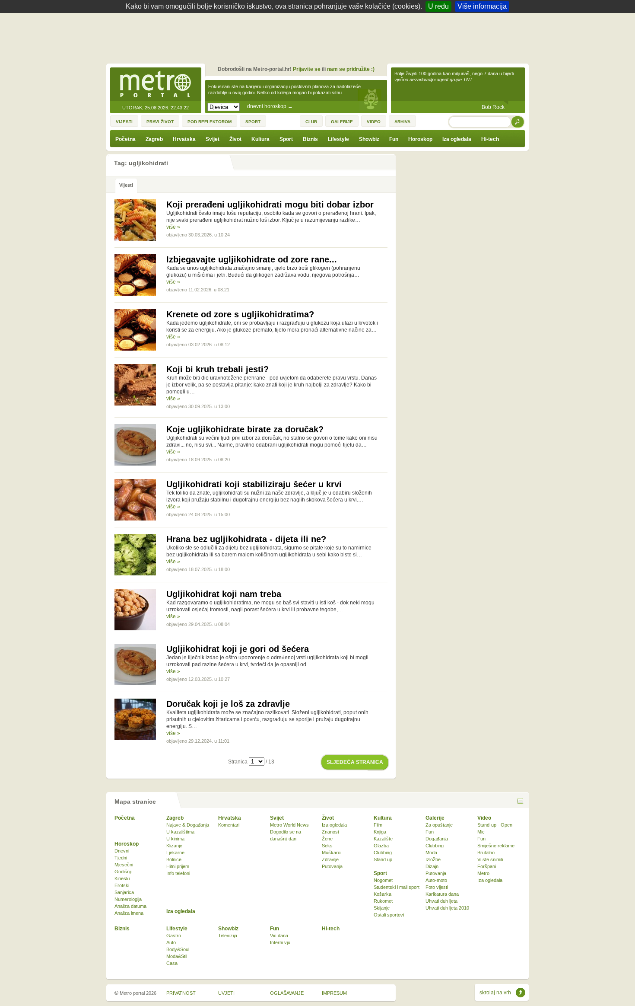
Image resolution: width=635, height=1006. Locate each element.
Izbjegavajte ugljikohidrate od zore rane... (251, 259)
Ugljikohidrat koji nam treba (223, 594)
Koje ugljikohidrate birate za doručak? (245, 429)
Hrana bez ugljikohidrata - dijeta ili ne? (246, 539)
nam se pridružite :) (351, 69)
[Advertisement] (319, 36)
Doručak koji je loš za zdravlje (228, 704)
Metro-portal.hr (155, 84)
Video (484, 818)
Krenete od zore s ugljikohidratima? (240, 314)
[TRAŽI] (518, 121)
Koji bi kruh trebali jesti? (217, 369)
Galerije (434, 818)
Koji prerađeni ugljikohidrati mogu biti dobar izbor (270, 204)
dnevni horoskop (270, 106)
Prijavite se (307, 69)
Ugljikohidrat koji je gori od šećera (237, 649)
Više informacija (482, 6)
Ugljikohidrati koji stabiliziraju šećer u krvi (254, 484)
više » (173, 227)
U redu (438, 6)
